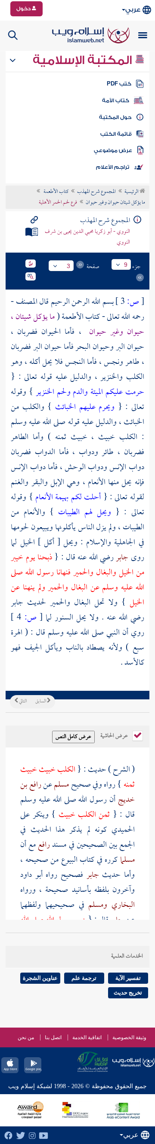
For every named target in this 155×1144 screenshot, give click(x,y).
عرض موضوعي (113, 150)
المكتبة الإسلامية (84, 60)
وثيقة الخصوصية (129, 1037)
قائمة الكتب (116, 134)
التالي (22, 701)
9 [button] (125, 264)
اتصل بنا (53, 1037)
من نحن (26, 1037)
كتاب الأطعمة (55, 192)
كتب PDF (119, 84)
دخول (24, 9)
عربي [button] (132, 9)
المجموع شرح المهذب (96, 192)
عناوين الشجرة (40, 978)
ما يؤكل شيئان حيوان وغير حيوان (115, 202)
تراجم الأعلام (112, 167)
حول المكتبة (115, 117)
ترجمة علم (83, 978)
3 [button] (68, 265)
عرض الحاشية (114, 735)
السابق (41, 701)
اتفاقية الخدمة (87, 1037)
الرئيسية (132, 192)
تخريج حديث (128, 992)
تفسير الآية (128, 978)
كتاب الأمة (115, 101)
